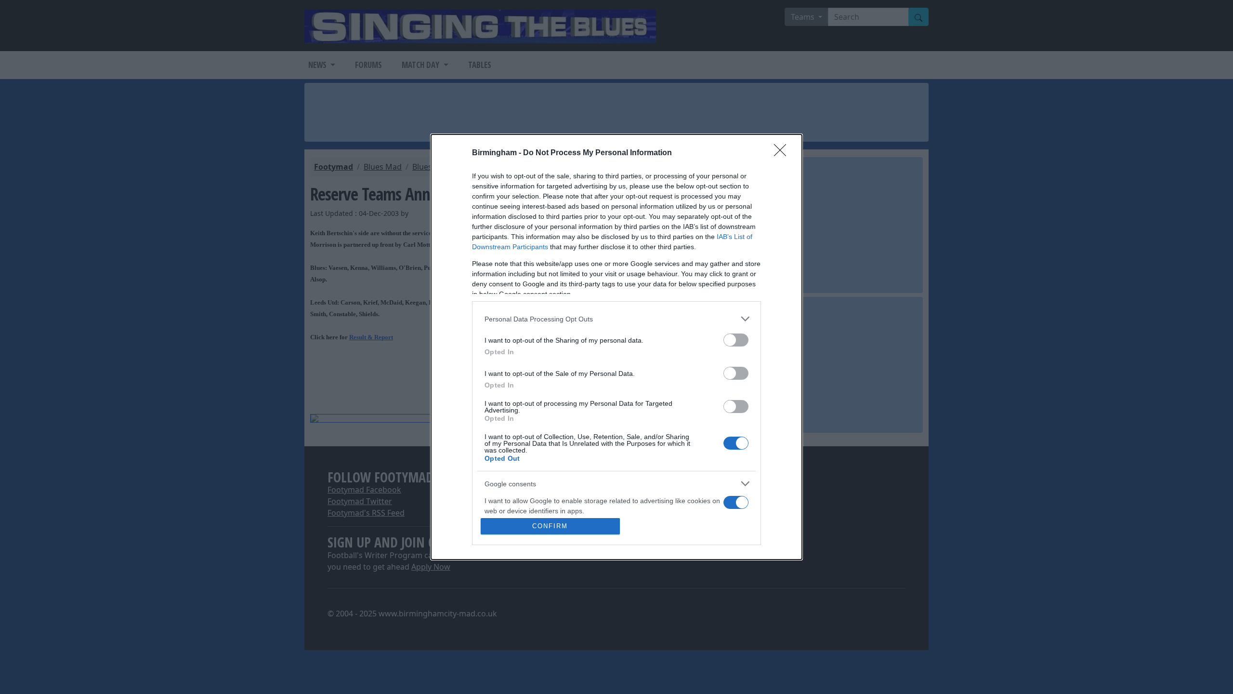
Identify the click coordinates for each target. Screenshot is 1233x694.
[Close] (783, 153)
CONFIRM (550, 526)
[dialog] (616, 347)
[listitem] (616, 319)
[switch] (735, 340)
